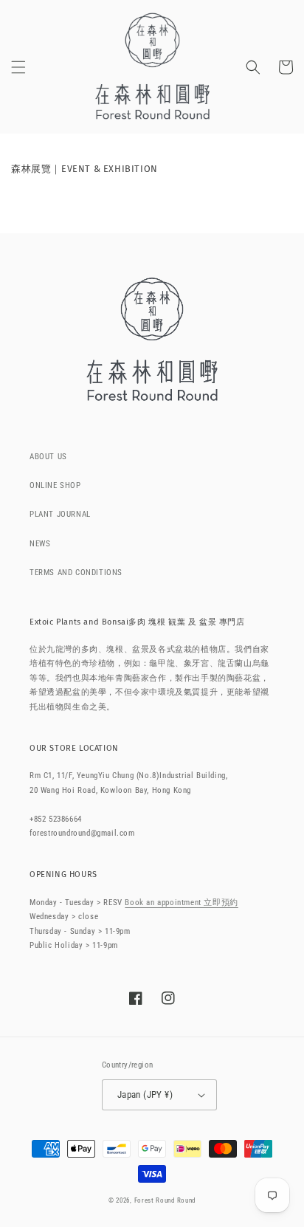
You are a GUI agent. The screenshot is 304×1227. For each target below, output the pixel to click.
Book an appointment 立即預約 (181, 902)
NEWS (40, 544)
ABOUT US (48, 456)
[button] (18, 67)
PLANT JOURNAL (60, 514)
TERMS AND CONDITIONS (76, 572)
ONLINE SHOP (55, 485)
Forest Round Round (165, 1200)
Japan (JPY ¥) (145, 1094)
